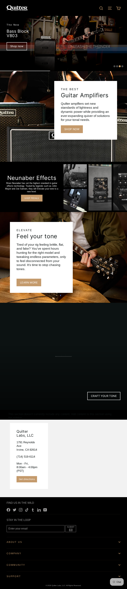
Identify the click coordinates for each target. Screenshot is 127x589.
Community (16, 565)
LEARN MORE (29, 282)
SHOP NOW (71, 129)
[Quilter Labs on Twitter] (14, 510)
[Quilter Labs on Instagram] (20, 510)
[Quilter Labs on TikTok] (27, 510)
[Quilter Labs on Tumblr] (33, 510)
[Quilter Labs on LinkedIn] (39, 510)
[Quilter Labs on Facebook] (8, 510)
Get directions (27, 479)
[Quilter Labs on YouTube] (45, 510)
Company (14, 553)
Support (14, 576)
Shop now (16, 46)
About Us (14, 542)
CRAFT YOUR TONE (104, 396)
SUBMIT (71, 528)
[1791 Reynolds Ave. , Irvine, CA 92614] (63, 456)
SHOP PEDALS (31, 198)
